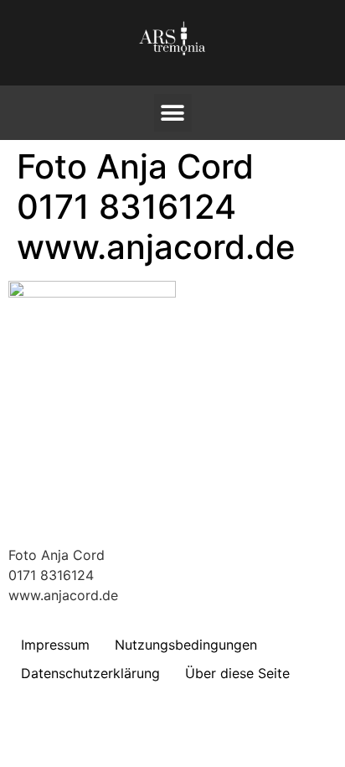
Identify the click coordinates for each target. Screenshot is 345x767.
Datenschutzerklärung (90, 673)
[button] (173, 113)
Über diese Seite (237, 673)
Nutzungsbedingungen (186, 644)
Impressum (55, 644)
